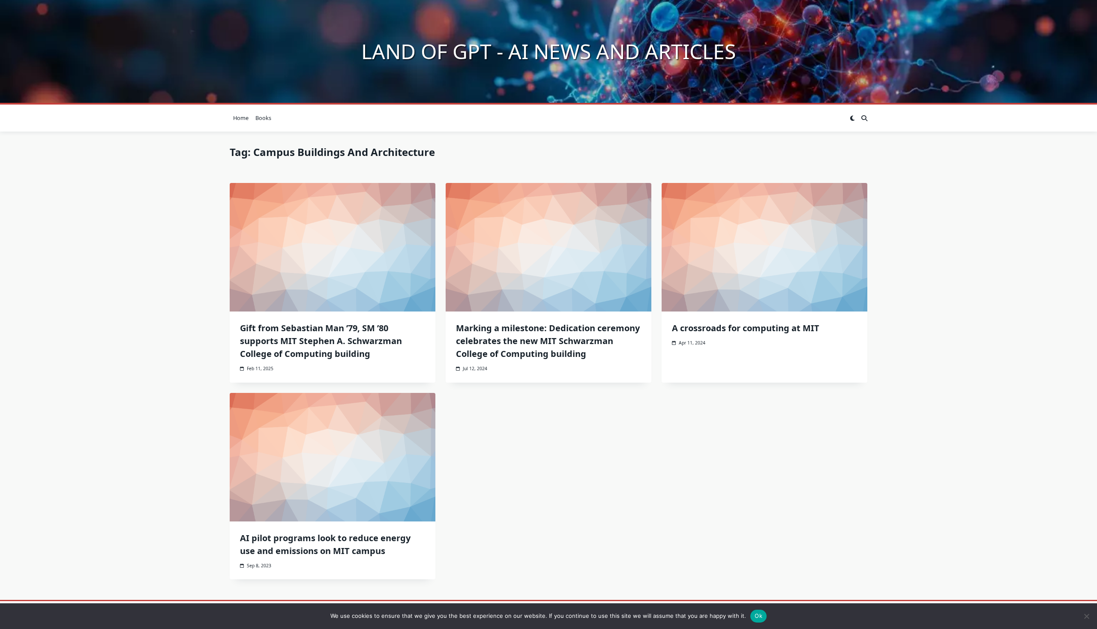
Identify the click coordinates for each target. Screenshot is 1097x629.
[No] (1086, 616)
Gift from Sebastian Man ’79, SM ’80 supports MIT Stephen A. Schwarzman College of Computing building (321, 340)
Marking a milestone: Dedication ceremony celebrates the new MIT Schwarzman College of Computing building (548, 340)
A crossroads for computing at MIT (745, 328)
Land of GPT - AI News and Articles (548, 51)
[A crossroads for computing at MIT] (764, 247)
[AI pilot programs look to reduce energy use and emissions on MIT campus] (332, 457)
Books (263, 118)
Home (241, 118)
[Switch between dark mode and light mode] (852, 118)
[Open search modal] (864, 118)
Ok (758, 615)
